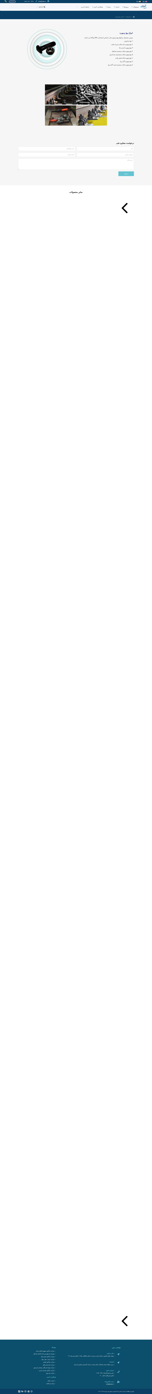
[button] (124, 208)
